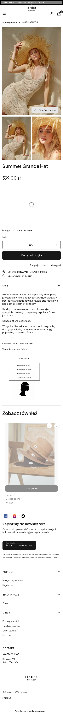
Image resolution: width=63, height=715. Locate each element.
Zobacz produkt (31, 488)
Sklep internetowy (30, 711)
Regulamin (7, 585)
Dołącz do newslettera (19, 545)
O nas (5, 603)
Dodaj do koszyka (31, 255)
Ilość (4, 237)
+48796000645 (10, 654)
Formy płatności (10, 621)
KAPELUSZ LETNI (30, 22)
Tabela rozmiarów (11, 626)
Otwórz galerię (47, 110)
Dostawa (6, 635)
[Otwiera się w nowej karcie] (5, 516)
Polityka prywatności (12, 580)
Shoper (21, 692)
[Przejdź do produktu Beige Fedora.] (31, 457)
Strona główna (9, 22)
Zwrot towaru (9, 630)
